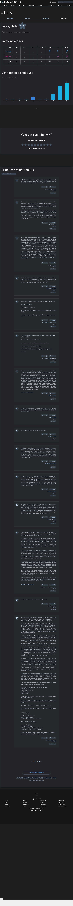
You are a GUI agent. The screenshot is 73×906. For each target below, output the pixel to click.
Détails (27, 18)
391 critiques (53, 523)
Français (36, 795)
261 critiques (53, 495)
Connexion (53, 2)
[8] (44, 145)
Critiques (63, 18)
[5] (34, 145)
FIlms (14, 5)
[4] (31, 145)
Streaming (32, 5)
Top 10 (61, 5)
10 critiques (53, 193)
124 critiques (53, 326)
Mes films (42, 802)
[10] (50, 145)
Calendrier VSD (26, 804)
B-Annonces (51, 5)
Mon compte (43, 800)
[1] (22, 145)
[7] (41, 145)
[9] (47, 145)
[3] (28, 145)
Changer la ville (61, 802)
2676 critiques (52, 228)
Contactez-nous (61, 800)
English (36, 793)
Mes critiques (43, 806)
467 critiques (53, 590)
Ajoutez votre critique (36, 773)
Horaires (10, 18)
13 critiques (53, 292)
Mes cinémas (43, 804)
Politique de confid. (62, 806)
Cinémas (22, 5)
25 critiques (53, 268)
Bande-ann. (45, 18)
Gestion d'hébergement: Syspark (36, 808)
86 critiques (53, 399)
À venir (41, 5)
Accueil (5, 5)
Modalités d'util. (61, 804)
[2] (25, 145)
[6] (38, 145)
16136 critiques (52, 744)
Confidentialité (37, 799)
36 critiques (53, 467)
